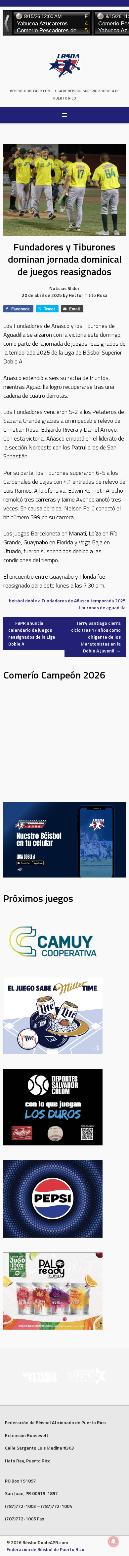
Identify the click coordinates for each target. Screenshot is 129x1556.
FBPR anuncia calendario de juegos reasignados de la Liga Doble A (31, 633)
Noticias (57, 288)
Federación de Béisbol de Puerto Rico (45, 1549)
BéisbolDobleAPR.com (30, 91)
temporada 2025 (108, 600)
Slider (73, 288)
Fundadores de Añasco (65, 600)
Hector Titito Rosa (88, 295)
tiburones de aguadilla (102, 607)
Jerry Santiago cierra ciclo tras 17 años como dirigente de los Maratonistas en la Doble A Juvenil (96, 637)
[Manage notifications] (113, 1541)
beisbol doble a (25, 600)
